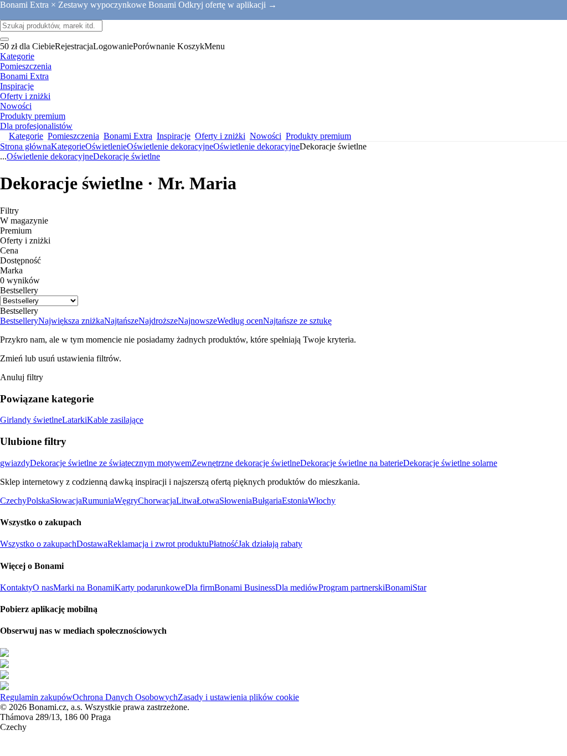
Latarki (74, 419)
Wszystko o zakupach (38, 543)
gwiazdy (15, 463)
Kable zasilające (115, 419)
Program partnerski (351, 587)
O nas (43, 587)
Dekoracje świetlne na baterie (351, 463)
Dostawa (91, 543)
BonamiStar (405, 587)
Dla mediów (296, 587)
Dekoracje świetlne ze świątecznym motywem (111, 463)
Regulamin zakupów (36, 697)
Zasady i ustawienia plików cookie (238, 697)
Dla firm (199, 587)
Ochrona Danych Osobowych (125, 697)
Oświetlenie (106, 146)
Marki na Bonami (84, 587)
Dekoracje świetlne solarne (450, 463)
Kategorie (68, 146)
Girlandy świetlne (31, 419)
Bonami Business (244, 587)
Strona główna (25, 146)
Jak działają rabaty (270, 543)
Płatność (223, 543)
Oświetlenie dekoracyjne (256, 146)
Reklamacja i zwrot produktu (158, 543)
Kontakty (16, 587)
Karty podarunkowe (150, 587)
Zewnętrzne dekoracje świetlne (246, 463)
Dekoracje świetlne (126, 156)
